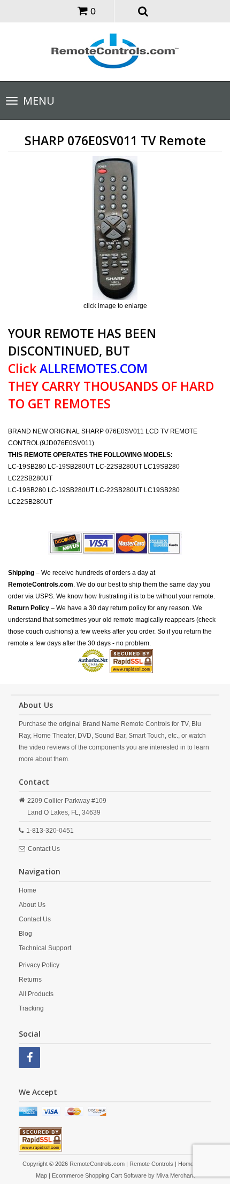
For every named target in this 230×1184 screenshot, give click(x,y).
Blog (25, 933)
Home (27, 890)
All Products (36, 994)
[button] (143, 10)
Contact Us (44, 849)
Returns (30, 979)
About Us (32, 905)
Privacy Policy (39, 965)
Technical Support (45, 948)
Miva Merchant (175, 1175)
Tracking (31, 1008)
